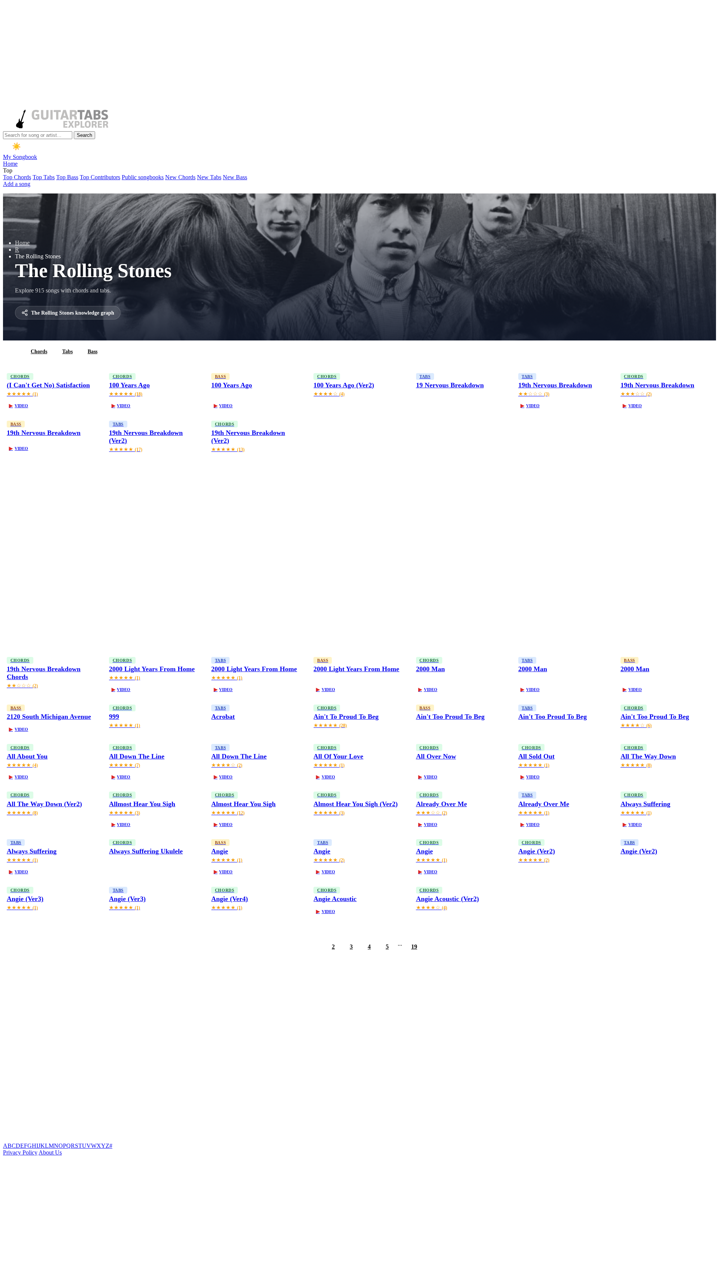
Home (10, 163)
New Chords (180, 177)
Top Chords (17, 177)
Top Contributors (100, 177)
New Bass (235, 177)
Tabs (67, 351)
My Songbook (20, 157)
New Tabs (209, 177)
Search (84, 135)
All (12, 351)
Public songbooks (143, 177)
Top (7, 170)
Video (18, 405)
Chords (39, 351)
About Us (50, 1152)
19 (414, 946)
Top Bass (67, 177)
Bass (92, 351)
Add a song (16, 184)
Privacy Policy (20, 1152)
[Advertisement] (227, 55)
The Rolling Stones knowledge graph (72, 313)
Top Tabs (44, 177)
